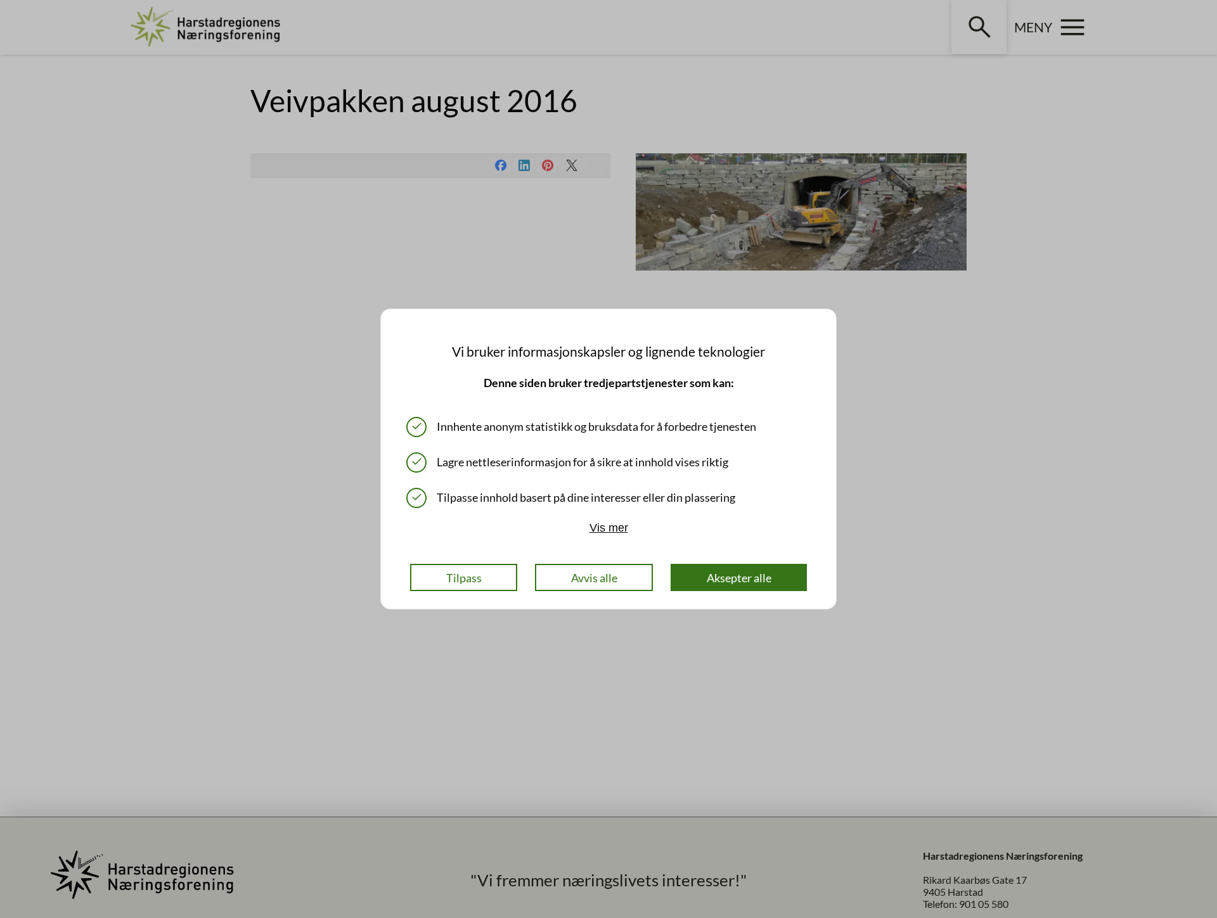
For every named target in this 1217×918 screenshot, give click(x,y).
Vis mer (608, 527)
